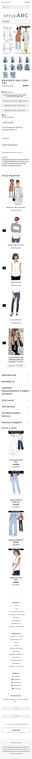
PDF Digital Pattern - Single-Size (15, 101)
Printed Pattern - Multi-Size (14, 105)
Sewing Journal (16, 660)
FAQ (16, 608)
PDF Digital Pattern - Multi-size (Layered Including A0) (14, 96)
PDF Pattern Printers (16, 611)
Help (16, 605)
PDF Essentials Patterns (9, 161)
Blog (16, 642)
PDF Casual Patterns (22, 159)
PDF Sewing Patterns (14, 165)
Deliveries (16, 617)
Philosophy (16, 657)
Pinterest (17, 682)
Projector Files (16, 639)
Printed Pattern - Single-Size (14, 110)
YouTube (17, 688)
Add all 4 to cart (16, 366)
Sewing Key (16, 663)
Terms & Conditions (16, 626)
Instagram (17, 685)
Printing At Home (16, 636)
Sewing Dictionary (16, 654)
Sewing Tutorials (16, 648)
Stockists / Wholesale (16, 614)
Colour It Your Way (16, 666)
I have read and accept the (17, 724)
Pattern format (7, 92)
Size (4, 115)
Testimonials (16, 620)
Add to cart (8, 122)
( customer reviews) (7, 85)
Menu (7, 21)
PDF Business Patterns (9, 159)
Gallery (16, 645)
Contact (17, 676)
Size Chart (16, 651)
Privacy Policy (16, 623)
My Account (6, 2)
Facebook (17, 679)
